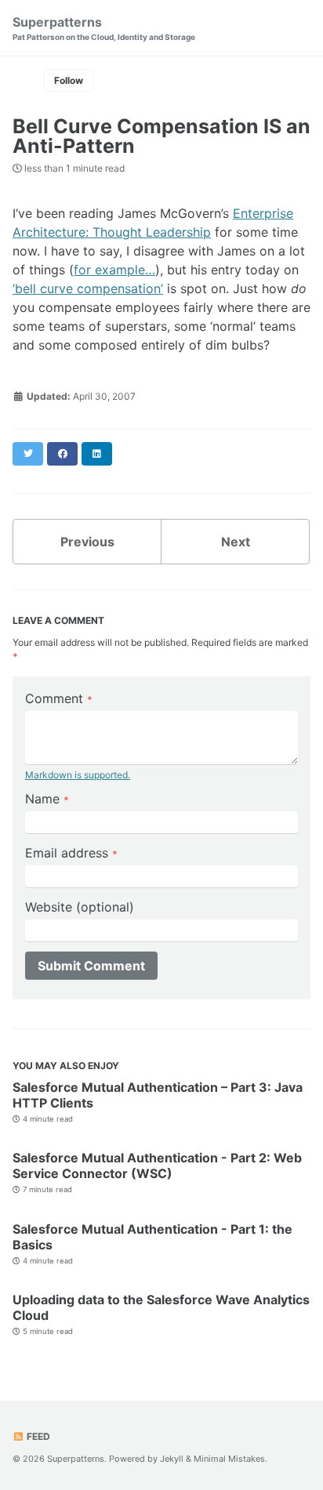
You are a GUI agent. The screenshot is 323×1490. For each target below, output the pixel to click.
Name (47, 799)
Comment (59, 698)
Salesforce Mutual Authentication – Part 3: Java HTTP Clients (158, 1095)
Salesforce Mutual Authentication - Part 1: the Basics (152, 1237)
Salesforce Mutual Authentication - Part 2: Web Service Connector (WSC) (157, 1165)
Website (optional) (79, 907)
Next (235, 541)
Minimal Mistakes (229, 1458)
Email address (71, 853)
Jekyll (171, 1458)
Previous (87, 541)
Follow (68, 80)
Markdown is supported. (77, 775)
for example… (114, 269)
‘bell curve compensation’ (88, 288)
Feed (37, 1436)
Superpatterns (104, 28)
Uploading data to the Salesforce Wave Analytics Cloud (161, 1307)
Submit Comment (91, 965)
